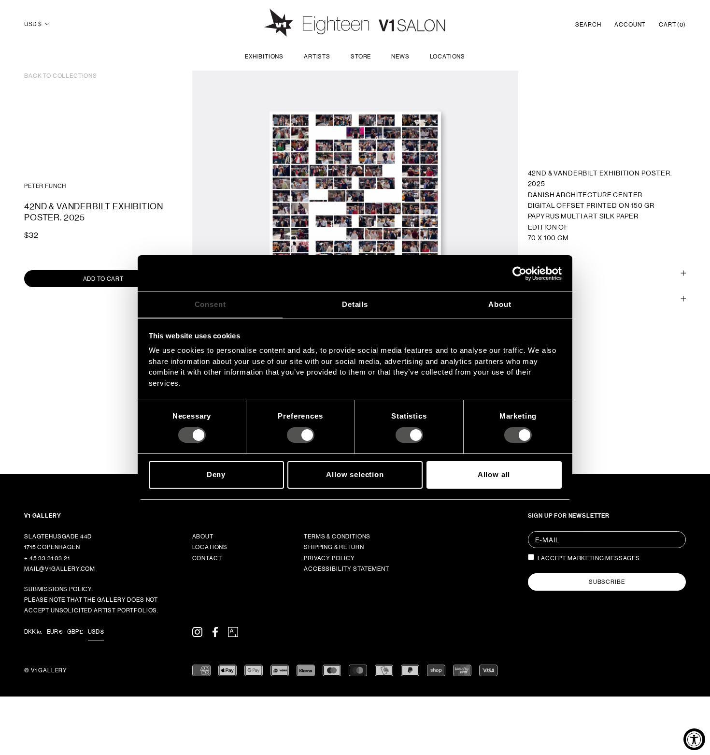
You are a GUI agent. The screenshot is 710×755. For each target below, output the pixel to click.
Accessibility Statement (346, 569)
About (202, 536)
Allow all (494, 474)
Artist (539, 298)
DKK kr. (33, 631)
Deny (216, 474)
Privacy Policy (329, 558)
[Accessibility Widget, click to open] (694, 739)
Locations (448, 56)
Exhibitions (264, 56)
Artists (317, 56)
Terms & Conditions (337, 536)
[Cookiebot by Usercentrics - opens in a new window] (519, 273)
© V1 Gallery (45, 670)
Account (629, 24)
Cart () (672, 24)
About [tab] (499, 304)
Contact (207, 558)
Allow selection (355, 474)
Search (588, 24)
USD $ (33, 24)
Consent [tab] (210, 304)
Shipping (542, 273)
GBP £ (75, 631)
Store (361, 56)
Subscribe (607, 582)
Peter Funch (45, 186)
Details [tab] (355, 304)
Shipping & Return (334, 547)
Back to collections (60, 76)
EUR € (54, 631)
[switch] (300, 435)
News (400, 56)
